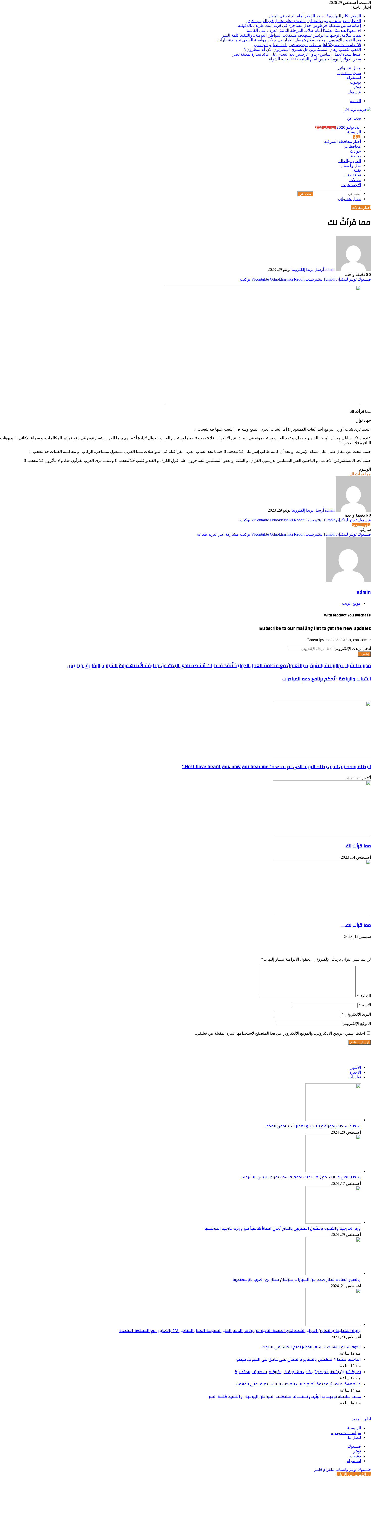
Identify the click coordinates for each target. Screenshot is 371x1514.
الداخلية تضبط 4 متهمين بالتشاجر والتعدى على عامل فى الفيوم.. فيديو (303, 21)
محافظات (352, 146)
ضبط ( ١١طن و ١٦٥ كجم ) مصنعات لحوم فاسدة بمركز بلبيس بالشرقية (300, 1177)
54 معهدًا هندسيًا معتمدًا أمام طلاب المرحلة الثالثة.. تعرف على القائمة (304, 30)
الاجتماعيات (351, 185)
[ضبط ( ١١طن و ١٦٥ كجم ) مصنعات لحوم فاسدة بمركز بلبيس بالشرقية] (333, 1171)
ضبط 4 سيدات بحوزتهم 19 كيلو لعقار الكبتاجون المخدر (313, 1126)
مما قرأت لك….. (356, 925)
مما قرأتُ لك (360, 474)
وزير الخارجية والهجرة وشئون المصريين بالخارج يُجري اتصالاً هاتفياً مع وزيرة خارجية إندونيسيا (282, 1228)
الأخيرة (355, 1072)
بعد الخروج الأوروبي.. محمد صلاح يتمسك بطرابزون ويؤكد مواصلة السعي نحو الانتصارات (289, 40)
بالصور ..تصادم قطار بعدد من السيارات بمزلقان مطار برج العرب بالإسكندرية (296, 1279)
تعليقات (354, 1077)
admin (330, 269)
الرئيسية (354, 132)
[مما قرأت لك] (322, 834)
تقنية (357, 170)
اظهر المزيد (361, 525)
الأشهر (355, 1067)
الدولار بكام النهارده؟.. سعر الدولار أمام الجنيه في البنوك (314, 16)
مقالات (355, 180)
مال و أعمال (351, 166)
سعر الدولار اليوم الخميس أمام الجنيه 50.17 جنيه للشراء (315, 59)
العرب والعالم (349, 161)
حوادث (355, 151)
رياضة (356, 156)
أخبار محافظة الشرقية (342, 142)
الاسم (365, 1005)
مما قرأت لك (358, 846)
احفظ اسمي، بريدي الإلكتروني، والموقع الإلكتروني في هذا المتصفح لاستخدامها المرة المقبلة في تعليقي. (280, 1033)
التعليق (364, 996)
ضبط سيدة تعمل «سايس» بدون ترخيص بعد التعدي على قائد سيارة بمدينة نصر (297, 54)
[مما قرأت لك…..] (322, 914)
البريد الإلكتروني (356, 1014)
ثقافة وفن (352, 175)
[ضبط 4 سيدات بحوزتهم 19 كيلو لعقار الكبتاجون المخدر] (333, 1120)
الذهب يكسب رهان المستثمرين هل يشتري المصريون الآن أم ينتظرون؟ (302, 49)
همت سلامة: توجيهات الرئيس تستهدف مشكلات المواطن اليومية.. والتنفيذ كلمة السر (291, 35)
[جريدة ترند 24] (358, 109)
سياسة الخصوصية (346, 1433)
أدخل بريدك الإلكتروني (352, 648)
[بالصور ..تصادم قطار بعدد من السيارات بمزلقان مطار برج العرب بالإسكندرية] (333, 1273)
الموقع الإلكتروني (356, 1023)
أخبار (357, 137)
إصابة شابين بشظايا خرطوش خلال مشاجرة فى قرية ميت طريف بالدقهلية (299, 25)
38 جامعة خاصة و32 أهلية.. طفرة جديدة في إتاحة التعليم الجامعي (307, 45)
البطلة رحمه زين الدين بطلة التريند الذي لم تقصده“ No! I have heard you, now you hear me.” (276, 766)
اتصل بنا (354, 1437)
